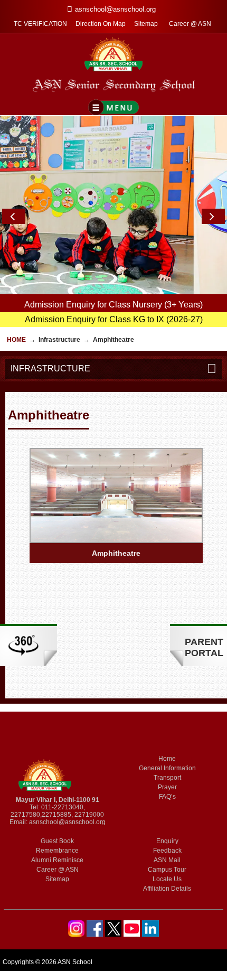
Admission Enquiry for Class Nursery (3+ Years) (113, 304)
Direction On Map (100, 23)
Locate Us (167, 879)
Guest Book (57, 841)
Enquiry (167, 841)
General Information (167, 768)
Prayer (167, 787)
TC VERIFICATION (40, 23)
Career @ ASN (190, 23)
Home (16, 339)
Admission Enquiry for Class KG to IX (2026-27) (114, 319)
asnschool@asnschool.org (67, 822)
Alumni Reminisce (57, 860)
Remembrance (57, 850)
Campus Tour (167, 869)
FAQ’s (167, 796)
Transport (167, 777)
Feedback (167, 850)
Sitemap (146, 23)
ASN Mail (167, 860)
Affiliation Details (167, 888)
